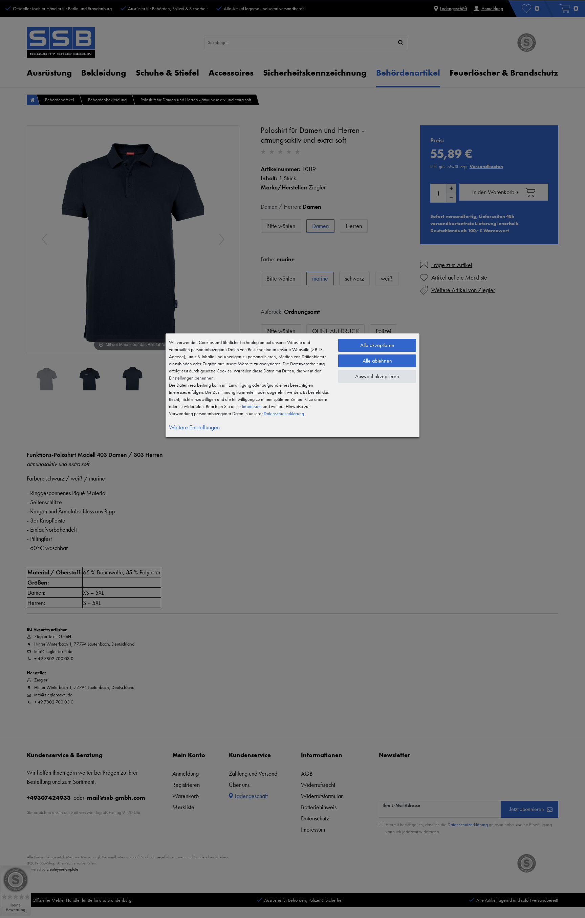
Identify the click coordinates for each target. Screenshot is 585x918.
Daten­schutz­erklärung (284, 413)
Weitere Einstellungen (194, 427)
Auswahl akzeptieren (377, 376)
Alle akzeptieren (377, 345)
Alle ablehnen (377, 360)
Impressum (252, 406)
